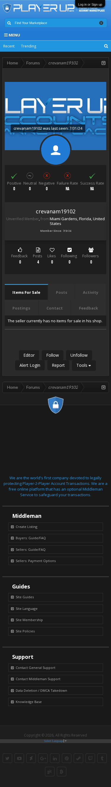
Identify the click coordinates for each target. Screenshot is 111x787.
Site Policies (25, 631)
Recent (9, 46)
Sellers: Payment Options (36, 560)
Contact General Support (35, 667)
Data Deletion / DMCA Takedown (41, 690)
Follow (52, 355)
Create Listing (26, 526)
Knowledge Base (29, 701)
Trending (28, 46)
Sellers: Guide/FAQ (31, 549)
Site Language (27, 608)
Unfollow (79, 355)
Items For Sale (26, 292)
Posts (61, 292)
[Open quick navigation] (104, 63)
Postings (21, 308)
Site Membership (29, 620)
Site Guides (25, 597)
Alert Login (30, 365)
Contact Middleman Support (38, 679)
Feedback (88, 308)
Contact (54, 308)
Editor (29, 355)
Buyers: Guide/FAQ (31, 538)
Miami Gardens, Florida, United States (77, 221)
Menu (14, 35)
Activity (90, 292)
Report (58, 365)
